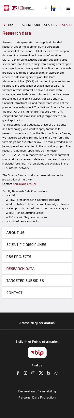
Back (11, 25)
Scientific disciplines (26, 244)
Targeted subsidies (25, 280)
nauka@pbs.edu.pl (24, 184)
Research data (20, 268)
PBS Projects (18, 256)
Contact (14, 292)
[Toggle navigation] (67, 8)
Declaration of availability (37, 391)
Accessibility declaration (37, 322)
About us (15, 232)
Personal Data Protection (37, 397)
